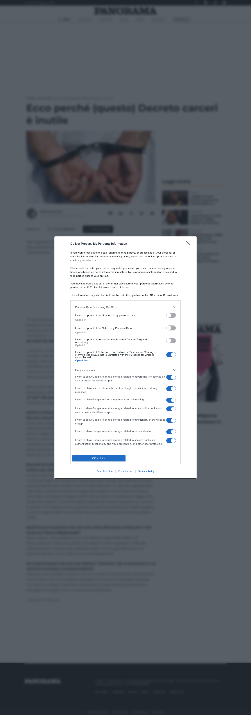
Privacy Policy (146, 471)
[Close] (189, 243)
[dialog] (125, 357)
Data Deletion (105, 471)
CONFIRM (99, 458)
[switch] (171, 315)
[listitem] (125, 307)
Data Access (125, 471)
